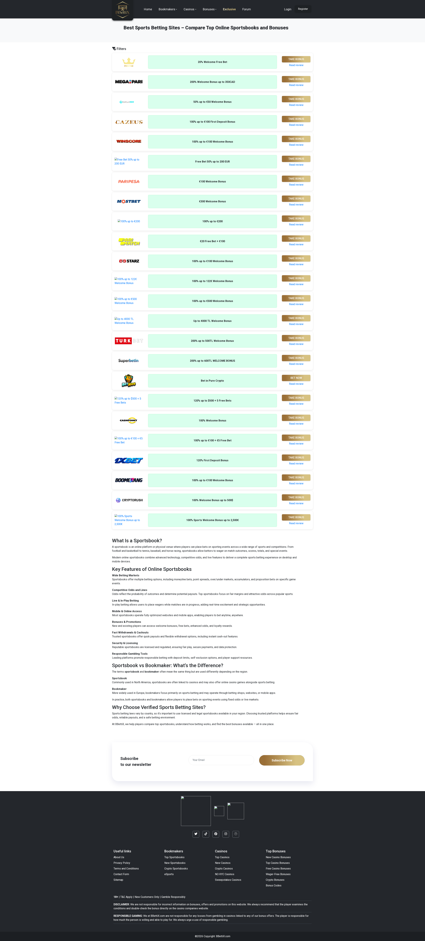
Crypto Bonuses (275, 879)
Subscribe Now (282, 760)
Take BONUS (296, 59)
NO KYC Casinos (224, 874)
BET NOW (296, 377)
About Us (119, 857)
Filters (121, 49)
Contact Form (121, 874)
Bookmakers (167, 9)
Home (148, 9)
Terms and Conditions (126, 868)
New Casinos (222, 862)
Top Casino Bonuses (278, 862)
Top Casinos (222, 857)
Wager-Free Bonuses (278, 874)
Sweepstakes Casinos (228, 879)
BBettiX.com (223, 936)
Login (287, 9)
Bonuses (209, 9)
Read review (296, 65)
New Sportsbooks (174, 862)
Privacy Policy (122, 862)
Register (303, 8)
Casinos (189, 9)
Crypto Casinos (224, 868)
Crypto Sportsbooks (176, 868)
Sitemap (118, 879)
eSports (169, 874)
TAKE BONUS (296, 99)
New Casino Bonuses (278, 857)
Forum (246, 9)
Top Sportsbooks (174, 857)
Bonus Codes (273, 885)
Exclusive (229, 9)
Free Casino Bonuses (278, 868)
